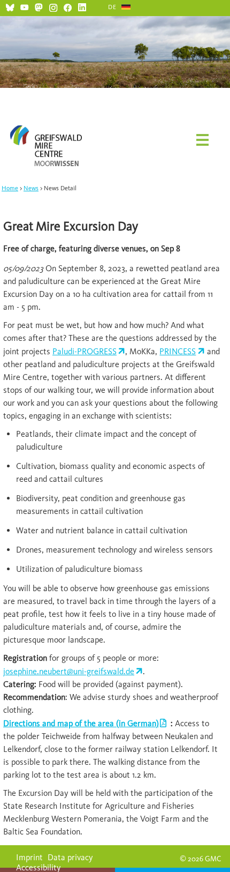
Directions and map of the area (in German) (81, 723)
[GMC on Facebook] (67, 6)
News (31, 188)
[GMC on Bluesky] (9, 6)
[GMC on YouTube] (24, 6)
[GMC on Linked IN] (82, 6)
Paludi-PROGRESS (84, 351)
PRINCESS (177, 351)
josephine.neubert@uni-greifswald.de (68, 671)
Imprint (29, 857)
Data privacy (70, 857)
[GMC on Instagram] (53, 6)
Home (10, 188)
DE (112, 7)
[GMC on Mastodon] (38, 6)
